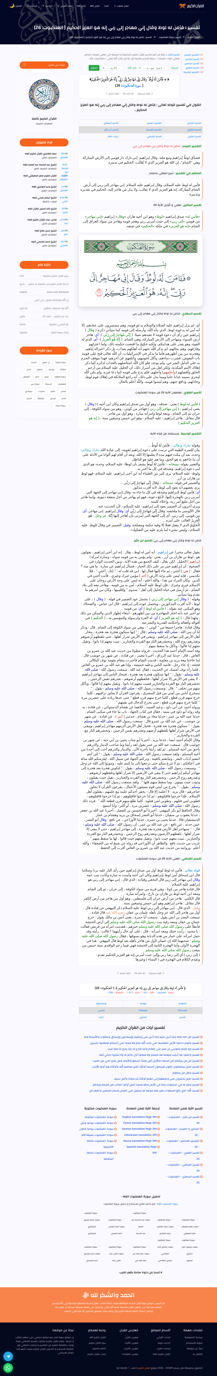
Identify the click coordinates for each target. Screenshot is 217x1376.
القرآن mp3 (95, 6)
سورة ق (28, 391)
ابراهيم (40, 369)
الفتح (53, 391)
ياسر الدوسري (92, 1260)
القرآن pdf (81, 6)
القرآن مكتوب (123, 6)
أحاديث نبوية (164, 1343)
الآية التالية (113, 94)
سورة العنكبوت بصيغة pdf (98, 1134)
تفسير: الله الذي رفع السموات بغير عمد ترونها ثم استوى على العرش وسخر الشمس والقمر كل (144, 1090)
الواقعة (40, 398)
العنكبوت (161, 992)
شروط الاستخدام (194, 1343)
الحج (37, 377)
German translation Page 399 (139, 1128)
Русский (182, 1010)
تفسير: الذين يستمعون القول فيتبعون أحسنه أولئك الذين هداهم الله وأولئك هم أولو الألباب (146, 1066)
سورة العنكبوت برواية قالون (96, 1128)
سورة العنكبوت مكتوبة (99, 1116)
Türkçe (143, 1003)
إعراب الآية (113, 136)
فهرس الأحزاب (131, 1348)
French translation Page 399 (140, 1122)
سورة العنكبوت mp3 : (166, 1204)
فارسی (101, 1010)
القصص (26, 377)
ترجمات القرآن (163, 1348)
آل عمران (46, 362)
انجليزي (143, 1017)
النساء (33, 362)
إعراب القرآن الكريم (96, 1354)
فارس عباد (116, 1260)
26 (145, 992)
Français (143, 1010)
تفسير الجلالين (192, 59)
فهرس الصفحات (130, 1354)
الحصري (189, 1260)
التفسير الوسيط (191, 72)
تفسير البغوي (192, 68)
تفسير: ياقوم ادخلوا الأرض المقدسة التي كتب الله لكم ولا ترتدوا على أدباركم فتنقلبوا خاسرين (145, 1043)
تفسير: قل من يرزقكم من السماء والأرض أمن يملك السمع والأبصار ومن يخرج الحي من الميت (146, 1060)
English (182, 1003)
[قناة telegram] (8, 1356)
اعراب (101, 1017)
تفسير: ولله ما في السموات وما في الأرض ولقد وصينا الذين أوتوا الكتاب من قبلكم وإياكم (146, 1084)
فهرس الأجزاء (131, 1343)
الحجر (29, 369)
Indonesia (101, 1003)
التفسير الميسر (191, 55)
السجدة (48, 384)
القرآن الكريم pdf (98, 1337)
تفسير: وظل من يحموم (186, 1072)
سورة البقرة (60, 362)
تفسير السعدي (191, 63)
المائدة (63, 369)
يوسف (51, 369)
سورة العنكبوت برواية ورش (97, 1122)
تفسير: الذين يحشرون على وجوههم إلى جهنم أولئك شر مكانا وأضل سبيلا (157, 1078)
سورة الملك (60, 406)
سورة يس (35, 384)
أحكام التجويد (99, 1348)
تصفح (94, 67)
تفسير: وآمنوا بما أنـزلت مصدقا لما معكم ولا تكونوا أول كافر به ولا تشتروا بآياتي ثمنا (149, 1054)
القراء (106, 6)
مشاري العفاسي (165, 1260)
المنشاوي (92, 1233)
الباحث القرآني (67, 6)
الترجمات (33, 6)
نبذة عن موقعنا (194, 1348)
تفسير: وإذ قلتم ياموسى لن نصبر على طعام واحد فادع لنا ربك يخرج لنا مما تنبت (154, 1048)
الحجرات (41, 391)
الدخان (63, 391)
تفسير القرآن (173, 54)
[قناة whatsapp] (8, 1368)
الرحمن (53, 398)
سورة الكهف (60, 377)
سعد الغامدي (165, 1233)
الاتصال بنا (17, 6)
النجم (64, 398)
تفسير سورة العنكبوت (169, 37)
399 (111, 992)
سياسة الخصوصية (194, 1337)
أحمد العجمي (116, 1233)
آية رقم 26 (128, 93)
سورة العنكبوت (131, 85)
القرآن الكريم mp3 (161, 1354)
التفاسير (48, 6)
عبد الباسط (140, 1233)
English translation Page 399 (139, 1116)
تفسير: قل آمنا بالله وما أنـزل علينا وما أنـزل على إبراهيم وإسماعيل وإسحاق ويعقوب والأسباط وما (142, 1036)
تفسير (182, 1017)
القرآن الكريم (193, 37)
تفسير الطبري (194, 136)
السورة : (174, 68)
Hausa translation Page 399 (140, 1140)
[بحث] (24, 65)
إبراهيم (163, 552)
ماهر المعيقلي (190, 1233)
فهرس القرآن (131, 1337)
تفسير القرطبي (154, 136)
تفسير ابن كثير (111, 129)
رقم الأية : (132, 68)
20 (129, 992)
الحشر (29, 398)
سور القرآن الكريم (97, 1343)
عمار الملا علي (140, 1260)
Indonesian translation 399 (140, 1134)
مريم (47, 377)
